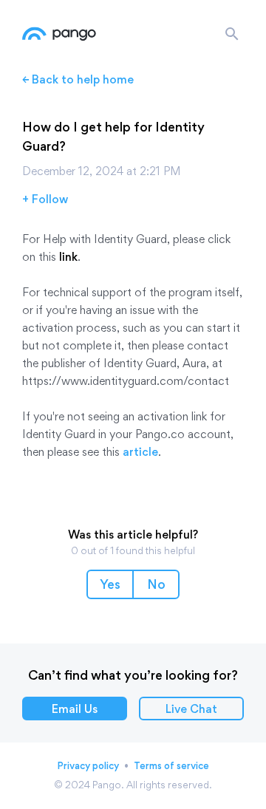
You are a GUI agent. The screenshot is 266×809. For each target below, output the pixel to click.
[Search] (232, 34)
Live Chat (191, 709)
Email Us (75, 709)
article (140, 452)
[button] (110, 584)
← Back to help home (78, 79)
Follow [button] (50, 199)
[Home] (59, 34)
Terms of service (171, 765)
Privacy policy (88, 765)
